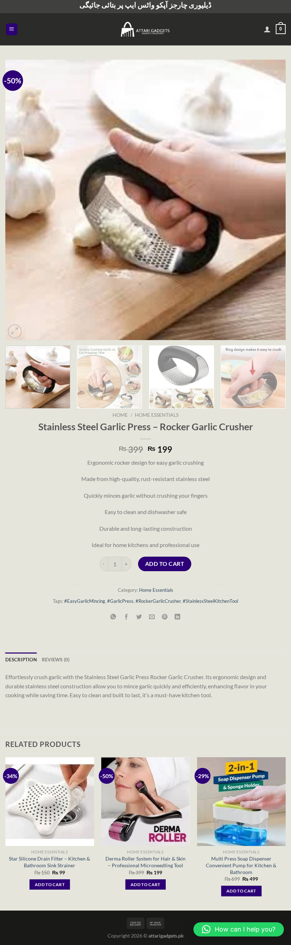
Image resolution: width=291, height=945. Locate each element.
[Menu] (12, 29)
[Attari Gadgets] (145, 29)
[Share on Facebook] (126, 617)
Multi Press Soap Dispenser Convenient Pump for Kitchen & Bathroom (241, 865)
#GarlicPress (120, 601)
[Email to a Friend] (152, 617)
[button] (238, 929)
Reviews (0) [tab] (56, 659)
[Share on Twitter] (139, 617)
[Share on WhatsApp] (113, 617)
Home (120, 415)
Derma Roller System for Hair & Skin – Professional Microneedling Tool (145, 862)
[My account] (267, 29)
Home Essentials (157, 415)
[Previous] (19, 200)
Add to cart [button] (50, 884)
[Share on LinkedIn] (177, 617)
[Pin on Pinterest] (165, 617)
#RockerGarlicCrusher (158, 601)
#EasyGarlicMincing (84, 601)
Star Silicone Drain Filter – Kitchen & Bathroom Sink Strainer (49, 862)
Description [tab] (21, 659)
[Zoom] (15, 331)
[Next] (271, 200)
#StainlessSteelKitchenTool (210, 601)
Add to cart (164, 563)
